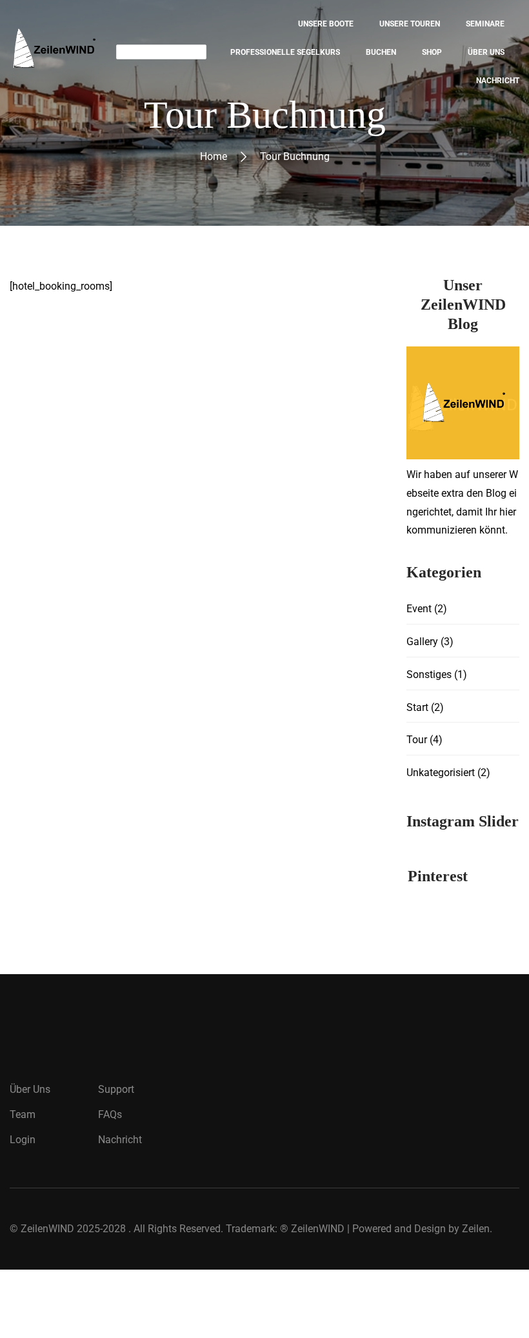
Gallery (422, 641)
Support (116, 1089)
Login (22, 1139)
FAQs (110, 1114)
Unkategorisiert (440, 772)
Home (213, 156)
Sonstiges (429, 674)
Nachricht (120, 1139)
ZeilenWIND (47, 1229)
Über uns (30, 1089)
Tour (416, 740)
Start (417, 707)
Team (22, 1114)
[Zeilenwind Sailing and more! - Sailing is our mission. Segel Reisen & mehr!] (53, 52)
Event (419, 609)
